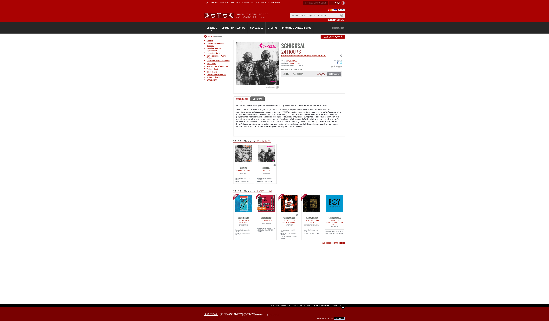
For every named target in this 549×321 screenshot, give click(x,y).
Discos (210, 36)
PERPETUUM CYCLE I (243, 170)
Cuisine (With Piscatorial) (244, 222)
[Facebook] (333, 28)
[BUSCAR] (341, 15)
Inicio (205, 36)
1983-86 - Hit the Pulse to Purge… (289, 222)
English (343, 3)
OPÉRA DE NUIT (266, 221)
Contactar (275, 3)
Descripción (242, 99)
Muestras (257, 99)
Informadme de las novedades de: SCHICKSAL (303, 55)
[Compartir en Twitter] (341, 63)
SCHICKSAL (293, 46)
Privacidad (224, 3)
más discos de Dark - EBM (332, 243)
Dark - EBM (295, 63)
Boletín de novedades (260, 3)
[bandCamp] (336, 28)
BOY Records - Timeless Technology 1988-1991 (334, 222)
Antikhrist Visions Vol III (312, 222)
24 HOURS (266, 170)
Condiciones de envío (301, 306)
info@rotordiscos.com (271, 315)
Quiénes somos (211, 3)
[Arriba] (343, 307)
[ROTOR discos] (219, 15)
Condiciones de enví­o (240, 3)
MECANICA (292, 61)
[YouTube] (341, 28)
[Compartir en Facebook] (338, 63)
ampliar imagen (270, 87)
